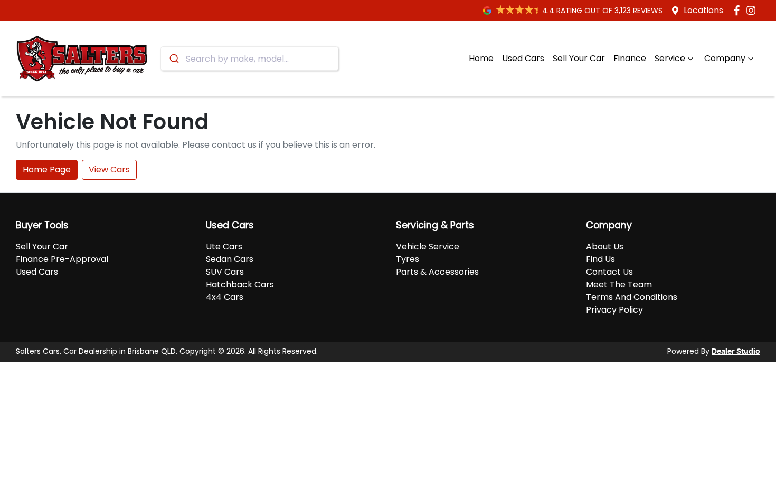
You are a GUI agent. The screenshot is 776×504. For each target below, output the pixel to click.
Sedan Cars (229, 259)
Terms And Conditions (631, 297)
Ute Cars (224, 246)
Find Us (600, 259)
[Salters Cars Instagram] (753, 10)
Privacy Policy (614, 310)
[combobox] (249, 58)
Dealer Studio (736, 351)
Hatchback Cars (240, 284)
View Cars (109, 169)
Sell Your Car (579, 58)
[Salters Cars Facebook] (739, 10)
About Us (604, 246)
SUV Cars (225, 272)
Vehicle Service (427, 246)
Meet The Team (619, 284)
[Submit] (173, 58)
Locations (703, 10)
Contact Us (609, 272)
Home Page (47, 169)
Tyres (407, 259)
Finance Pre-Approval (62, 259)
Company (724, 58)
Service (670, 58)
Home (481, 58)
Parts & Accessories (437, 272)
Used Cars (523, 58)
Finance (629, 58)
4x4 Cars (224, 297)
